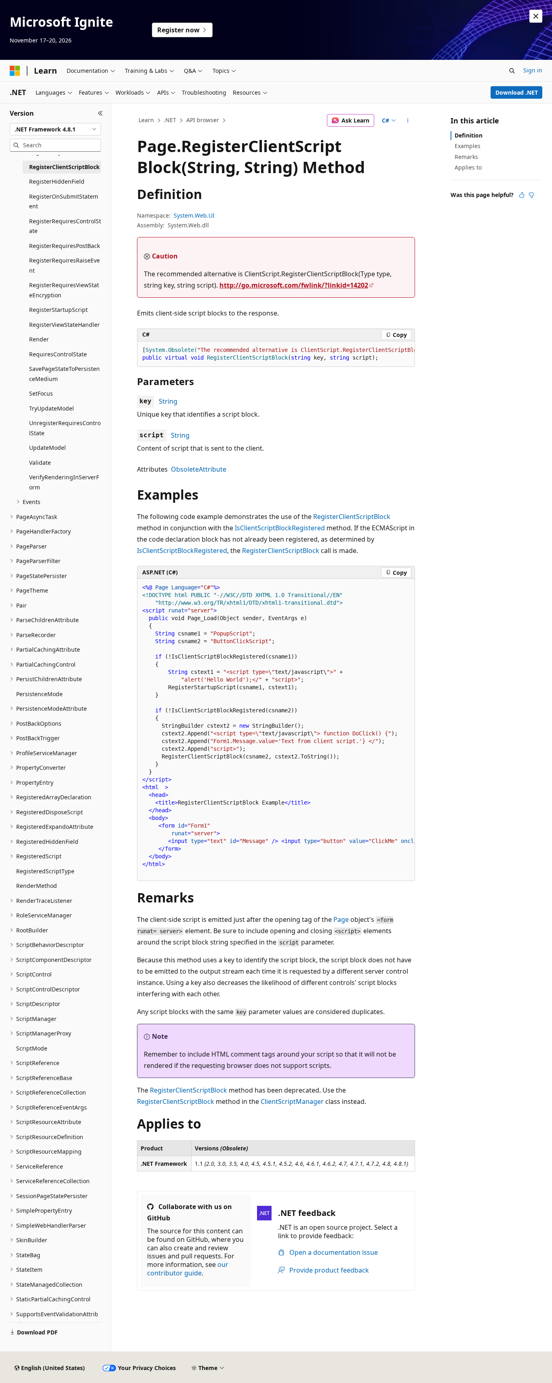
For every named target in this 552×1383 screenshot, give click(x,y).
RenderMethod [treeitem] (36, 886)
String (168, 401)
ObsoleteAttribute (198, 469)
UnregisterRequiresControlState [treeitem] (65, 428)
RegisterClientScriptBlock (351, 516)
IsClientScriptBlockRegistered (280, 527)
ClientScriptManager (292, 1101)
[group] (276, 354)
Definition (468, 135)
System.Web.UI (194, 215)
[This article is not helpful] (531, 195)
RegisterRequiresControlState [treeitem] (65, 226)
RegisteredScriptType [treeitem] (45, 871)
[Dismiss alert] (535, 16)
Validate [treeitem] (40, 462)
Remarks (466, 157)
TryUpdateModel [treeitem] (51, 408)
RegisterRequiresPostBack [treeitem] (64, 246)
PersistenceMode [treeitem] (39, 694)
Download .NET (516, 92)
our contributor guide (187, 1268)
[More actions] (408, 120)
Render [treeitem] (39, 339)
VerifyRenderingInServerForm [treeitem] (64, 482)
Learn (146, 120)
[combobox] (55, 129)
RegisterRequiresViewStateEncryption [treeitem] (64, 290)
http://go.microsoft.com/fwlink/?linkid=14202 (293, 285)
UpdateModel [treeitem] (47, 447)
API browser (202, 120)
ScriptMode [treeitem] (31, 1048)
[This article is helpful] (522, 195)
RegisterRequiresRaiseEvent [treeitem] (64, 265)
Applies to (468, 167)
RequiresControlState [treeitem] (58, 354)
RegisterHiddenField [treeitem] (56, 181)
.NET (170, 120)
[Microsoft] (15, 71)
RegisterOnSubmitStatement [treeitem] (63, 201)
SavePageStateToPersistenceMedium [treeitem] (64, 374)
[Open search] (512, 71)
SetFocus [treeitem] (41, 393)
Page (341, 919)
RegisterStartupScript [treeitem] (58, 309)
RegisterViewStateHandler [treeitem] (64, 324)
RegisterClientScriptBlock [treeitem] (64, 167)
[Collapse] (100, 113)
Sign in (532, 70)
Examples (467, 146)
